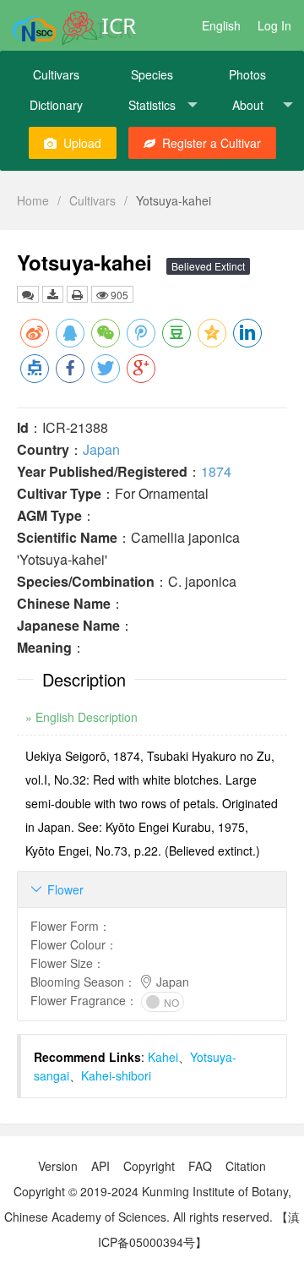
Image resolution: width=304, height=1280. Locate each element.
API (100, 1165)
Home (33, 200)
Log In (274, 25)
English (221, 25)
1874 (216, 471)
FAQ (200, 1165)
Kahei (163, 1056)
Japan (101, 449)
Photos (247, 74)
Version (58, 1165)
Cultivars (56, 74)
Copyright (149, 1165)
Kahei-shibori (116, 1075)
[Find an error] (28, 294)
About (247, 104)
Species (152, 74)
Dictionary (56, 104)
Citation (245, 1165)
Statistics (152, 104)
